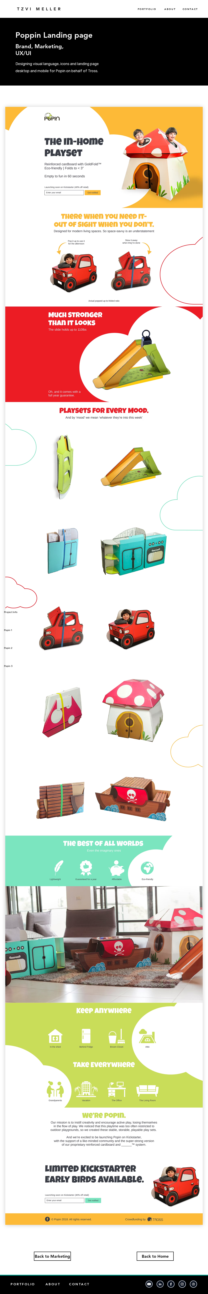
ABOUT (170, 9)
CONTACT (190, 9)
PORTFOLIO (151, 9)
